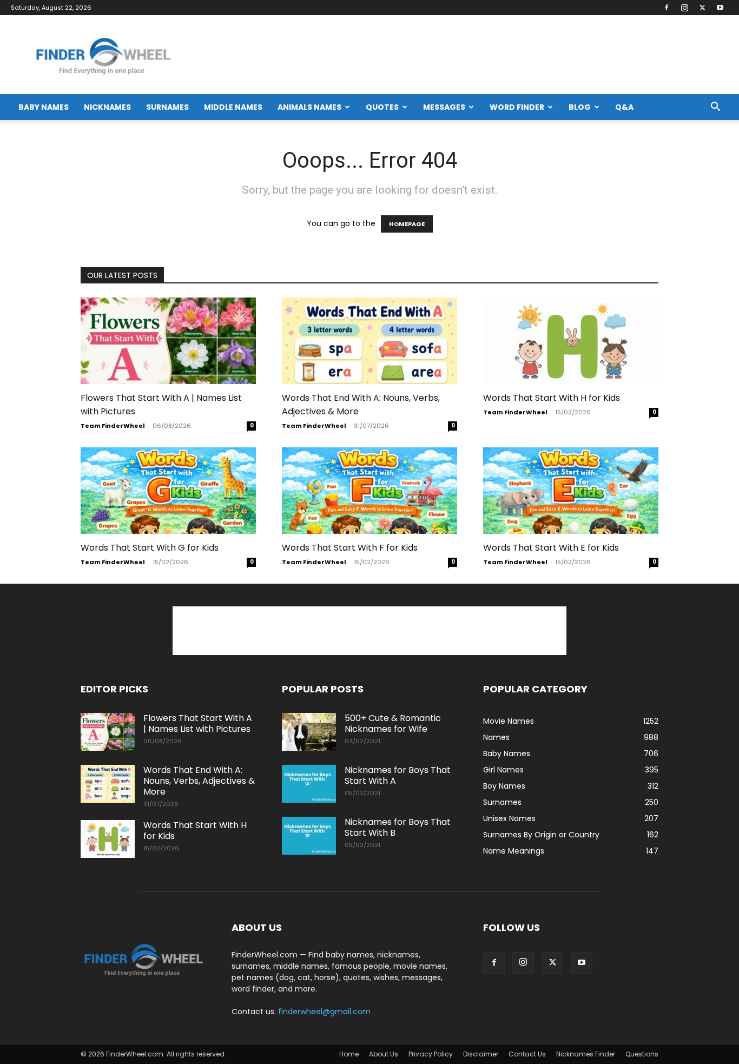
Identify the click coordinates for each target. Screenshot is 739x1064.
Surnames (167, 107)
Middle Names (233, 107)
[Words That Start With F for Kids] (369, 490)
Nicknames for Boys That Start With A (398, 775)
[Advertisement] (369, 630)
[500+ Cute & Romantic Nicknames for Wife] (309, 732)
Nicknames (107, 107)
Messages (444, 107)
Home (349, 1054)
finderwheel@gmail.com (324, 1011)
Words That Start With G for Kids (150, 547)
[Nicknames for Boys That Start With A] (309, 784)
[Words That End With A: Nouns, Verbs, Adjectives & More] (369, 341)
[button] (715, 108)
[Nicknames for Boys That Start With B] (309, 836)
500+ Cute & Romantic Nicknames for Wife (393, 723)
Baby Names (43, 107)
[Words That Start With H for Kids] (570, 341)
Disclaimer (480, 1054)
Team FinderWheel (113, 425)
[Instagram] (684, 7)
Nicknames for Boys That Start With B (398, 827)
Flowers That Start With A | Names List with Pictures (197, 723)
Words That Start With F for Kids (350, 547)
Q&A (624, 107)
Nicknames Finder (585, 1054)
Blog (580, 107)
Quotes (382, 107)
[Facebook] (666, 7)
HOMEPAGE (407, 224)
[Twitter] (702, 7)
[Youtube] (720, 7)
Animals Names (309, 107)
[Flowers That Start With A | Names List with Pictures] (168, 341)
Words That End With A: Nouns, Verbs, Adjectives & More (199, 781)
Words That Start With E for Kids (551, 547)
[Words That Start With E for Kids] (570, 490)
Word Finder (517, 107)
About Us (383, 1054)
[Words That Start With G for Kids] (168, 490)
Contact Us (527, 1054)
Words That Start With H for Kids (551, 398)
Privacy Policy (430, 1054)
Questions (641, 1054)
